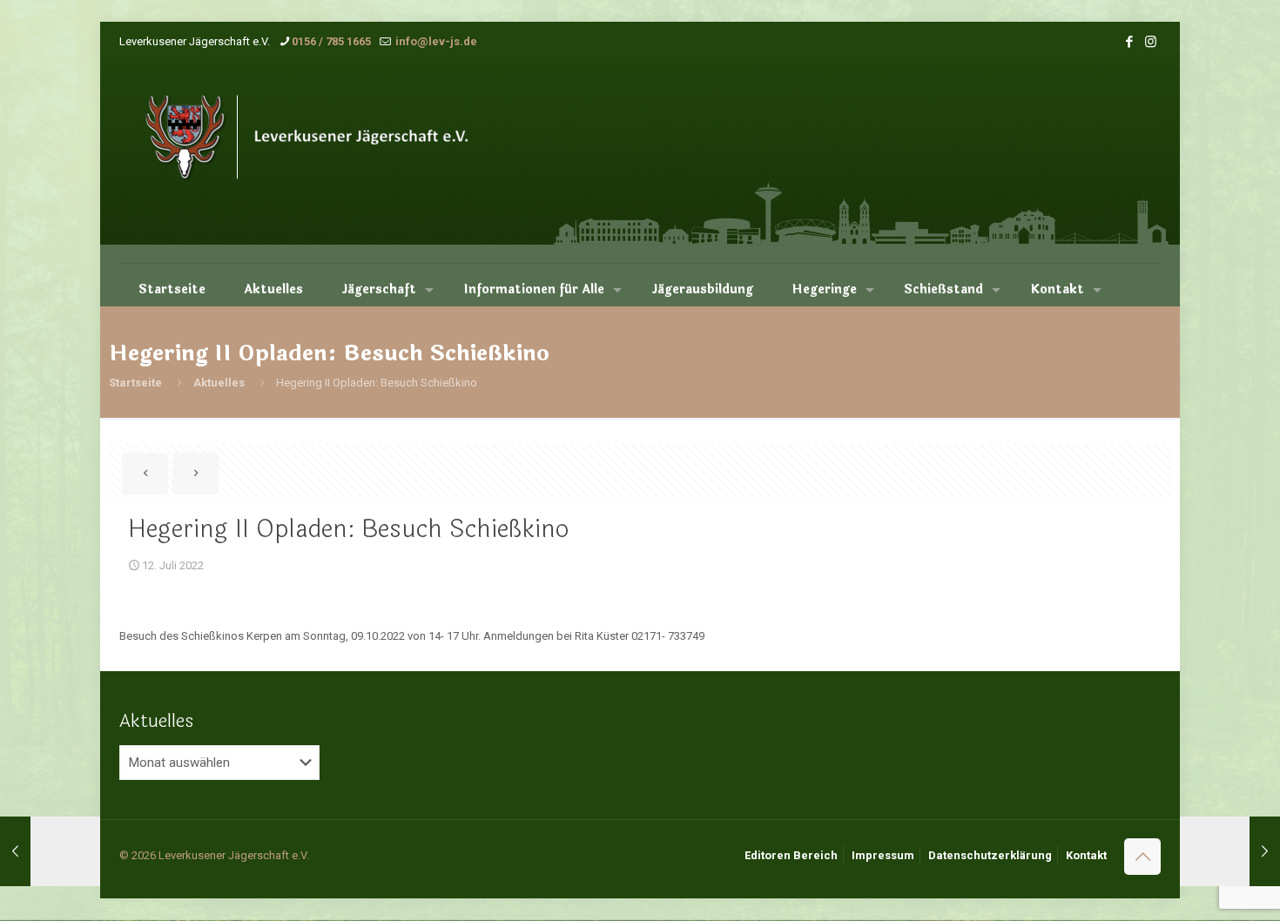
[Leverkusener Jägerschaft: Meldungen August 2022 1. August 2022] (1230, 851)
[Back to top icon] (1142, 856)
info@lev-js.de (435, 41)
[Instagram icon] (1150, 42)
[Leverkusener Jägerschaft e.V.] (330, 163)
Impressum (883, 855)
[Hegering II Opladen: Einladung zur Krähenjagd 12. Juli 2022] (50, 851)
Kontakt (1086, 855)
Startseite (135, 382)
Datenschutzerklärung (990, 855)
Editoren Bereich (791, 855)
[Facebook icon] (1128, 42)
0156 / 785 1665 (331, 41)
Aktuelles (219, 382)
